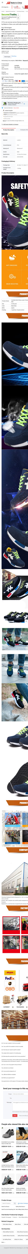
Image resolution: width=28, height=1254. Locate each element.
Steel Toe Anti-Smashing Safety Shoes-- (9, 1209)
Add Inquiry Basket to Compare (10, 124)
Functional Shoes (20, 11)
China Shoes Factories (22, 1232)
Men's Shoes (18, 1224)
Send (15, 1115)
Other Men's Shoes (7, 1224)
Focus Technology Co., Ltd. (19, 1247)
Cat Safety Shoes (7, 1239)
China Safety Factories (8, 1232)
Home (3, 11)
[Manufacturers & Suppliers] (14, 2)
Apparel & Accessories (10, 11)
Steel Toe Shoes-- (6, 1206)
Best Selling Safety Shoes (22, 1209)
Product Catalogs (23, 1203)
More (3, 1242)
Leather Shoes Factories (8, 1235)
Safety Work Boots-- (20, 1206)
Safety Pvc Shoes (18, 1239)
